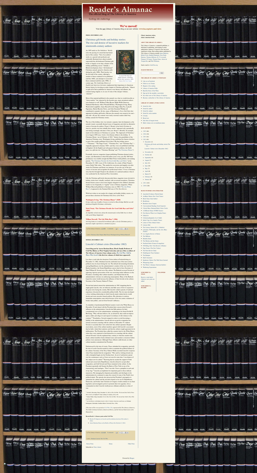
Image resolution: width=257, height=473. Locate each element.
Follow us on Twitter (149, 83)
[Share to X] (124, 229)
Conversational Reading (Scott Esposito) (154, 206)
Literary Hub (146, 225)
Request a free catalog (149, 86)
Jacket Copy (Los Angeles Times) (152, 220)
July (146, 163)
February (147, 177)
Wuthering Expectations (149, 267)
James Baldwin (164, 53)
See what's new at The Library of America (155, 95)
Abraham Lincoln (95, 438)
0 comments (110, 432)
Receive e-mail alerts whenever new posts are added (148, 279)
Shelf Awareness (147, 258)
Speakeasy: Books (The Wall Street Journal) (155, 260)
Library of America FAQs (150, 88)
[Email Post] (116, 229)
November (148, 152)
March (147, 174)
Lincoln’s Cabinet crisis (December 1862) (106, 244)
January (147, 179)
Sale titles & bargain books (150, 120)
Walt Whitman (155, 61)
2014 (144, 134)
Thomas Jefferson (151, 57)
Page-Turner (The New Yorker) (152, 248)
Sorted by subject (148, 111)
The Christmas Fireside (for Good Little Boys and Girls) (109, 161)
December (148, 142)
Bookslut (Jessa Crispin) (150, 203)
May (146, 168)
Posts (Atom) (97, 447)
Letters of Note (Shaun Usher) (151, 223)
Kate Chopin (100, 235)
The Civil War (104, 438)
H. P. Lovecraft (161, 57)
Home (110, 444)
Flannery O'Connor (146, 59)
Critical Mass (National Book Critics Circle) (155, 208)
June (146, 166)
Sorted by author (147, 108)
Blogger (132, 458)
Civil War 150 (108, 407)
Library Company (128, 81)
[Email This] (120, 229)
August (147, 160)
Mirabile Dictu (147, 239)
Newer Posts (89, 444)
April (146, 171)
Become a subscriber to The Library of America (156, 98)
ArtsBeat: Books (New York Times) (153, 196)
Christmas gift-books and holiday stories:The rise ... (157, 145)
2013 (144, 137)
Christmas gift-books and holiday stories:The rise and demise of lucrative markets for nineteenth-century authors (107, 42)
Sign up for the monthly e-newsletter (153, 93)
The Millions (146, 236)
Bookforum (146, 201)
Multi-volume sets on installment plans (154, 123)
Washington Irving (115, 235)
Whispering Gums (148, 262)
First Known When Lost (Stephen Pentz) (154, 213)
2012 (144, 139)
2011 (144, 183)
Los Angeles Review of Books (151, 234)
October (147, 155)
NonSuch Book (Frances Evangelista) (153, 243)
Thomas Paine (157, 59)
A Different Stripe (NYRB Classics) (153, 211)
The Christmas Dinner (125, 150)
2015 (144, 131)
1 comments (110, 229)
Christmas (93, 235)
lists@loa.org (154, 65)
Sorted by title (147, 106)
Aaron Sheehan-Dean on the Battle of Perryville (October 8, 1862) (107, 423)
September (148, 157)
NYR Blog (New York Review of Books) (154, 246)
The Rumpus (146, 255)
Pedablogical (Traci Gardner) (151, 253)
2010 (144, 186)
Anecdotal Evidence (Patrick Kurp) (153, 194)
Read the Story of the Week (151, 91)
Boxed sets (146, 118)
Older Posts (131, 444)
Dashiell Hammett (154, 55)
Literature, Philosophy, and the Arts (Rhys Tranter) (155, 230)
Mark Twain (107, 235)
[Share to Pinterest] (127, 229)
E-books (145, 116)
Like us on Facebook (149, 81)
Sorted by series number (150, 113)
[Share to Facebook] (125, 229)
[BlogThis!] (122, 229)
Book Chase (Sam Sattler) (150, 199)
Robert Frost (144, 55)
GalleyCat (145, 215)
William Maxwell (125, 235)
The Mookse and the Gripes (151, 241)
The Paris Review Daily (149, 251)
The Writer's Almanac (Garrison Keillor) (154, 265)
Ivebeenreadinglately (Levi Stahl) (152, 218)
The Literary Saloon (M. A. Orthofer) (154, 227)
